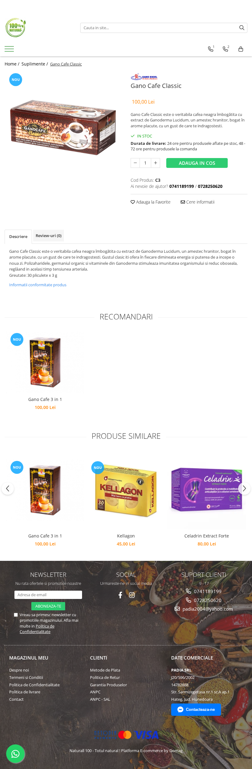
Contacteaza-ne (200, 709)
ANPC (95, 692)
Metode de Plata (105, 670)
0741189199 (207, 591)
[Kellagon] (126, 490)
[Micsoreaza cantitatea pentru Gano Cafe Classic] (135, 163)
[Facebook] (120, 595)
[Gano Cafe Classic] (63, 118)
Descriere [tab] (18, 236)
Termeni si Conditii (26, 677)
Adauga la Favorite (153, 202)
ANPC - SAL (100, 699)
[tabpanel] (63, 118)
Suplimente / (35, 64)
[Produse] (10, 50)
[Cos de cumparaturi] (240, 49)
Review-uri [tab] (48, 235)
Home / (13, 64)
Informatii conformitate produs (37, 284)
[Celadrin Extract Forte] (206, 490)
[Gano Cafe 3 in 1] (45, 362)
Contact (16, 699)
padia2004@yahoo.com (207, 609)
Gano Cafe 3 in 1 (45, 399)
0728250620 (207, 600)
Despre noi (19, 670)
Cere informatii (200, 202)
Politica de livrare (24, 692)
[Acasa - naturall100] (38, 27)
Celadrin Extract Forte (206, 536)
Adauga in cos (197, 163)
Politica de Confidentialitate (37, 628)
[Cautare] (241, 28)
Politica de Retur (105, 677)
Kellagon (126, 536)
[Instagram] (132, 595)
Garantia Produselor (108, 685)
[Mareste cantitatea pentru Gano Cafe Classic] (155, 163)
